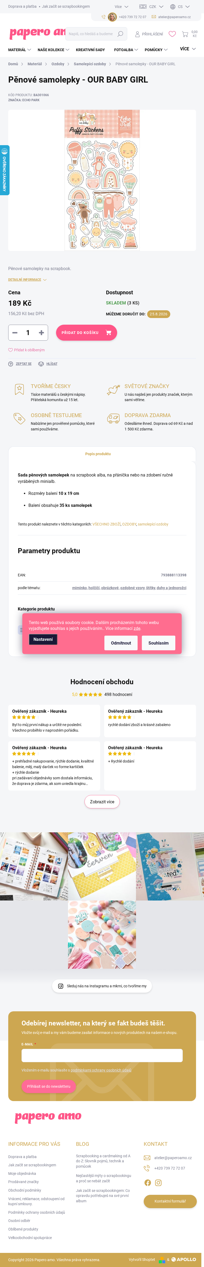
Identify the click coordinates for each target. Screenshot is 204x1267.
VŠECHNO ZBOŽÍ (106, 524)
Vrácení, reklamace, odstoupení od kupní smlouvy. (36, 1201)
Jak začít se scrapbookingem (66, 6)
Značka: (24, 100)
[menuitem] (20, 50)
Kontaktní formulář (170, 1201)
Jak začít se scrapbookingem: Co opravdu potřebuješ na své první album (103, 1195)
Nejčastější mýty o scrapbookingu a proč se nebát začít (103, 1178)
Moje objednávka (22, 1173)
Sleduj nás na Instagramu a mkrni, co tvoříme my (107, 986)
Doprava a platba (22, 6)
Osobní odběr (19, 1221)
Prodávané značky (23, 1182)
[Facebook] (148, 1182)
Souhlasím (158, 642)
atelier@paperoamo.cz (173, 1158)
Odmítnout (121, 642)
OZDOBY (129, 524)
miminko (79, 588)
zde (137, 628)
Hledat (120, 34)
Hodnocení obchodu (102, 682)
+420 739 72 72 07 (169, 1168)
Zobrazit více (102, 801)
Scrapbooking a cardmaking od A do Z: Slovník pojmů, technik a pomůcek (103, 1161)
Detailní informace (24, 280)
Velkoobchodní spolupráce (30, 1238)
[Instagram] (158, 1182)
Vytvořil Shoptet (142, 1259)
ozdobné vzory (132, 588)
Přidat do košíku (80, 333)
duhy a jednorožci (171, 588)
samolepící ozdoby (153, 524)
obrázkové (110, 588)
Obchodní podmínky (24, 1190)
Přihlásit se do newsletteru (48, 1086)
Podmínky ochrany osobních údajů (36, 1212)
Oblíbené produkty (23, 1229)
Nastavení (43, 639)
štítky (150, 588)
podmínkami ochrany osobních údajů (101, 1070)
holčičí (94, 588)
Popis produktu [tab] (98, 454)
